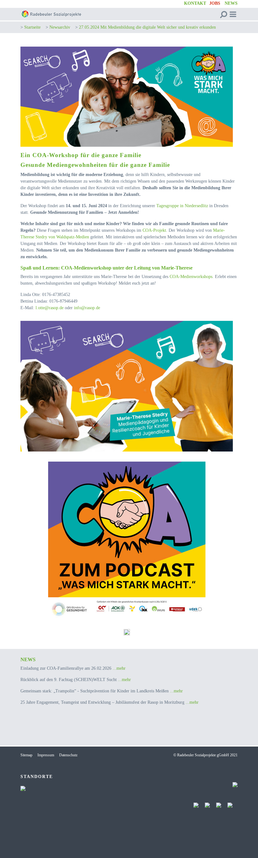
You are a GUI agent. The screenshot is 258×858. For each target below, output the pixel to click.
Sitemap (26, 755)
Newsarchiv (59, 27)
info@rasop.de (87, 307)
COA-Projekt (154, 230)
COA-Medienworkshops (191, 276)
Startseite (32, 27)
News (231, 3)
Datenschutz (68, 755)
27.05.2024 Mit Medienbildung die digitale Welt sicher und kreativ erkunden (147, 27)
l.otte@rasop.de (50, 307)
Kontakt (195, 3)
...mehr (119, 668)
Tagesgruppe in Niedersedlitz (182, 205)
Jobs (214, 3)
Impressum (45, 755)
